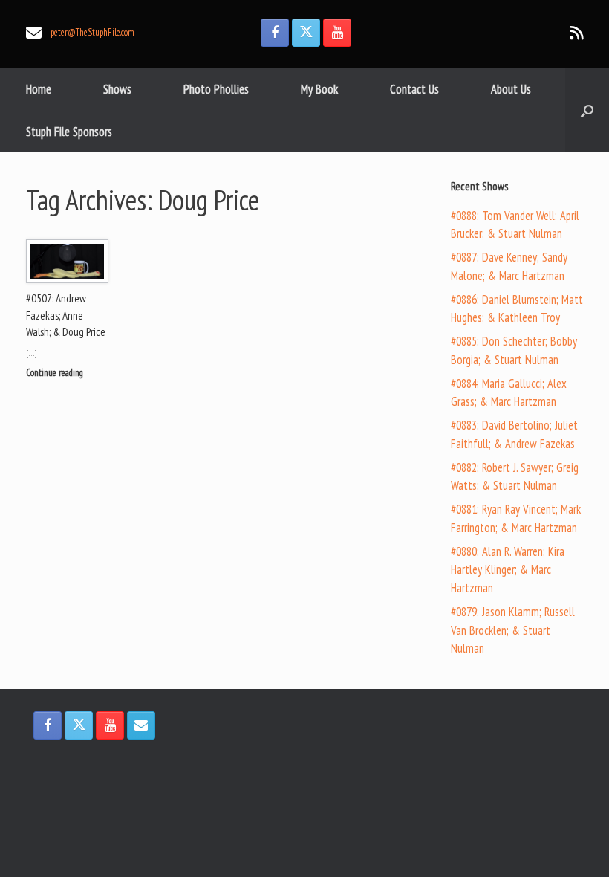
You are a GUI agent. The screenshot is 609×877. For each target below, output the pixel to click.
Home (38, 89)
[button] (587, 110)
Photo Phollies (216, 89)
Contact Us (414, 89)
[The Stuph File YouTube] (337, 33)
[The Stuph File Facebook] (275, 33)
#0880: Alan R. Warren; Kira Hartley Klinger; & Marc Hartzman (507, 570)
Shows (117, 89)
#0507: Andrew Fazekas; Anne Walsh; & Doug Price (65, 315)
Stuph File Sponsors (69, 131)
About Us (511, 89)
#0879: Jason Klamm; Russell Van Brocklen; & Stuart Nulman (513, 630)
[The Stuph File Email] (141, 725)
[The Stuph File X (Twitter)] (306, 33)
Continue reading (55, 372)
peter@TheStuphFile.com (92, 32)
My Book (319, 89)
